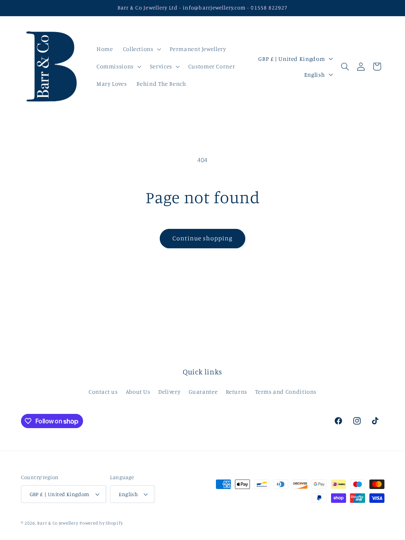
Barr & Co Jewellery (57, 523)
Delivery (169, 391)
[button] (141, 49)
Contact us (103, 391)
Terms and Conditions (285, 391)
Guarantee (203, 391)
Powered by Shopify (101, 523)
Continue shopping (202, 238)
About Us (138, 391)
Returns (236, 391)
